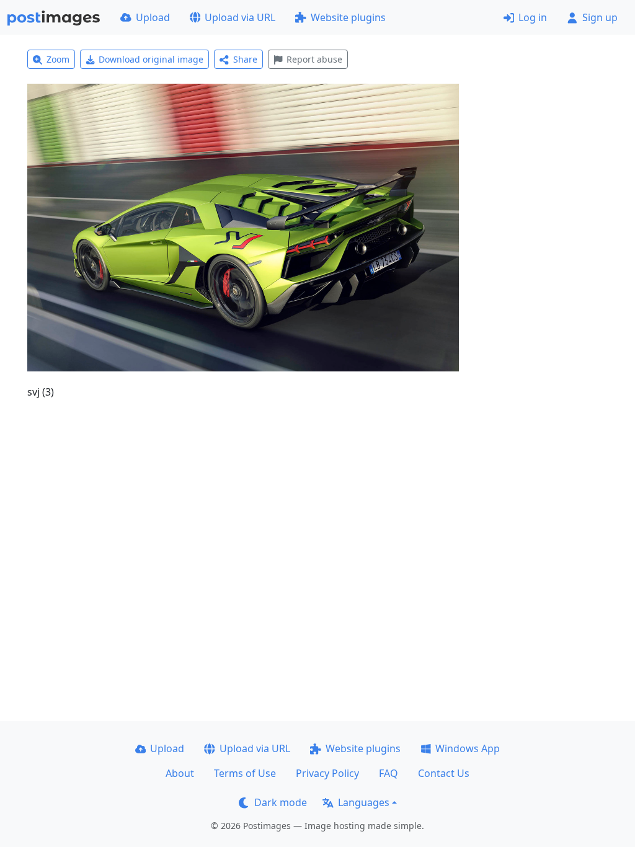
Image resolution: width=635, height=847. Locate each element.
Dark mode (280, 802)
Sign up (600, 17)
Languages (363, 802)
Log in (532, 17)
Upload (153, 17)
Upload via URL (240, 17)
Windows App (467, 748)
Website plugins (348, 17)
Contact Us (443, 773)
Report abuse (314, 59)
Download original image (151, 59)
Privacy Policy (327, 773)
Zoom (58, 59)
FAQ (388, 773)
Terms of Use (245, 773)
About (180, 773)
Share (245, 59)
